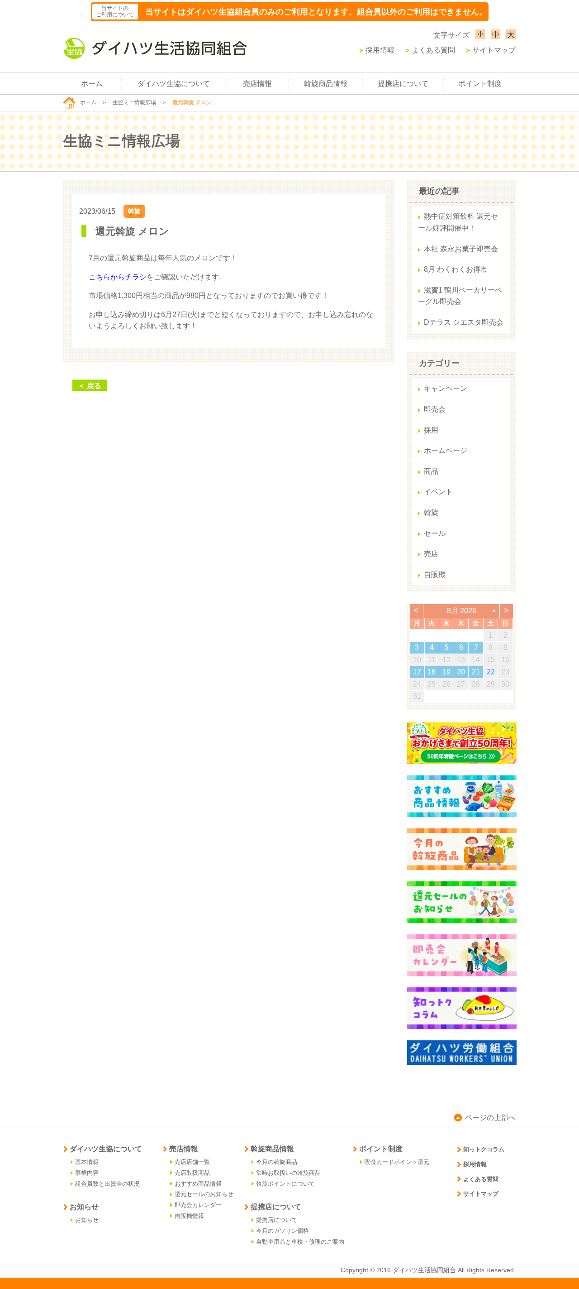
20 (461, 672)
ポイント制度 (480, 83)
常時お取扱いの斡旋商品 (288, 1172)
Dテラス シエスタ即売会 (463, 322)
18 (431, 672)
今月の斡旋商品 (276, 1162)
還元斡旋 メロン (132, 231)
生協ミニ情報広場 (134, 102)
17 (417, 672)
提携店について (403, 83)
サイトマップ (494, 50)
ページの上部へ (490, 1117)
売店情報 (257, 83)
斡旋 (134, 211)
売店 (431, 554)
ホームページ (445, 450)
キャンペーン (445, 388)
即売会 (435, 409)
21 (476, 672)
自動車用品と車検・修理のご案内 (300, 1241)
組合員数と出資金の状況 (107, 1183)
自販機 (435, 574)
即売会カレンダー (198, 1205)
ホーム (92, 83)
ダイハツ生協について (174, 83)
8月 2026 (461, 611)
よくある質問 (433, 50)
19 (446, 672)
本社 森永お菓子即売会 (461, 249)
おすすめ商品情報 (198, 1183)
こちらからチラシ (118, 277)
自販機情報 (189, 1215)
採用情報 (379, 50)
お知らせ (87, 1220)
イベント (438, 491)
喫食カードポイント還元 (397, 1162)
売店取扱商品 (192, 1172)
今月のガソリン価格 (282, 1230)
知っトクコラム (483, 1149)
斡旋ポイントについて (285, 1183)
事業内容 (87, 1172)
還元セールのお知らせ (204, 1194)
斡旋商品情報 (325, 83)
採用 (431, 430)
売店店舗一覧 (192, 1162)
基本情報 (87, 1162)
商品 (431, 471)
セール (435, 533)
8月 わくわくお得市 (456, 269)
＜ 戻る (89, 386)
